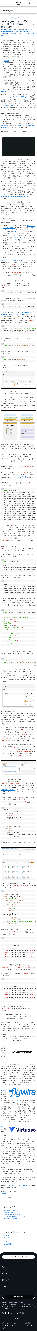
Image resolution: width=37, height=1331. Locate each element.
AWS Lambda (18, 238)
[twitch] (14, 1313)
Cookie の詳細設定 (25, 1323)
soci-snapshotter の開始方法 (18, 477)
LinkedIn (8, 1240)
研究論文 (6, 60)
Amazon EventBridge (9, 233)
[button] (18, 11)
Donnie (4, 1193)
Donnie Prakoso (7, 29)
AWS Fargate (4, 125)
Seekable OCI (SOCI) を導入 (21, 97)
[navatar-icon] (34, 3)
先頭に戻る (17, 1318)
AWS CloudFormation (20, 231)
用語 (34, 466)
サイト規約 (14, 1323)
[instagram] (11, 1313)
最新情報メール (10, 1244)
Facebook (8, 1238)
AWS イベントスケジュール (12, 1214)
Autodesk (4, 1046)
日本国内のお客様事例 (10, 1218)
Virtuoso (3, 1127)
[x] (3, 1313)
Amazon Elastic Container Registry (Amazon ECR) (15, 196)
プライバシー (6, 1323)
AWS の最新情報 (8, 1212)
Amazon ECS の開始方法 (8, 789)
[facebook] (5, 1313)
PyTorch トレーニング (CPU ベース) (19, 314)
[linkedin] (8, 1313)
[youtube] (17, 1313)
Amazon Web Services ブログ (10, 18)
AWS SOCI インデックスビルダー (10, 260)
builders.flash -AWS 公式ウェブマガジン (15, 1216)
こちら (7, 1197)
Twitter (7, 1236)
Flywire (3, 1090)
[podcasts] (20, 1313)
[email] (23, 1313)
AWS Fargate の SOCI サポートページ (18, 1185)
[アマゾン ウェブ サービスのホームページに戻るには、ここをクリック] (18, 3)
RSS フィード (9, 1246)
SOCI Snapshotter (10, 105)
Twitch (8, 1242)
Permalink (29, 33)
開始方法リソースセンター (11, 1210)
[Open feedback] (35, 665)
